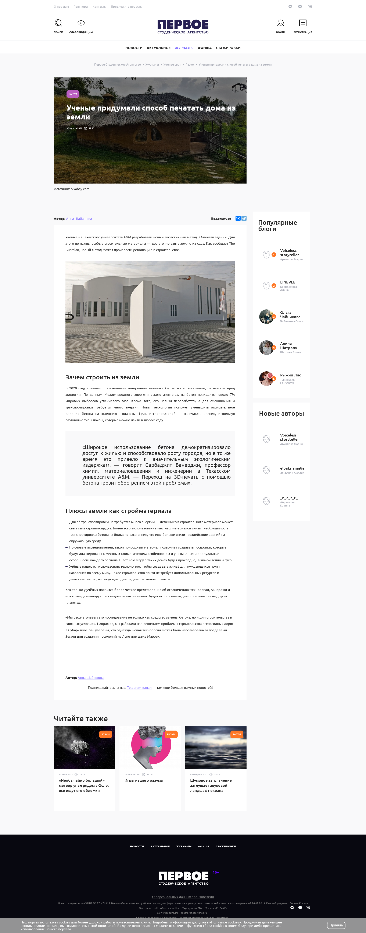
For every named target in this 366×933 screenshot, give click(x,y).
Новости (137, 846)
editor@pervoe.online (167, 908)
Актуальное (160, 846)
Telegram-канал (139, 687)
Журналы (184, 846)
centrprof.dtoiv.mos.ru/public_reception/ (204, 917)
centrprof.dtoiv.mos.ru (194, 912)
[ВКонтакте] (238, 218)
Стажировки (226, 846)
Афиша (203, 846)
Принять (336, 925)
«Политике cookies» (225, 922)
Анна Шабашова (79, 218)
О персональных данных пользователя (183, 896)
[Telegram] (244, 218)
